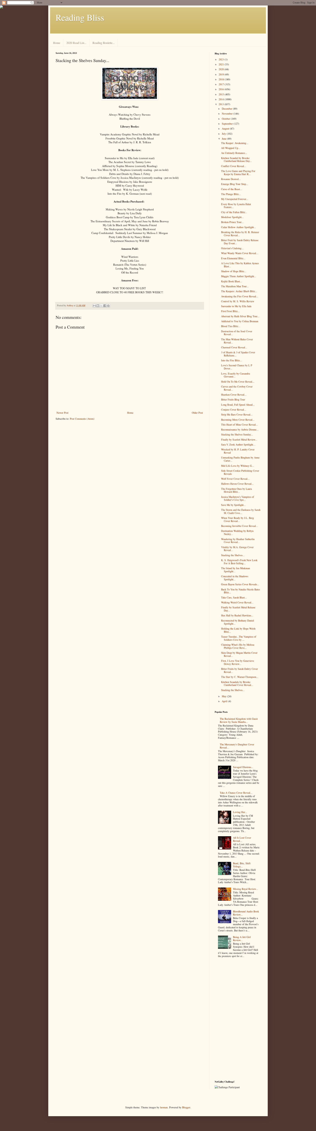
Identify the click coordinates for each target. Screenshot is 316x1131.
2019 (222, 74)
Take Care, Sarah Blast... (234, 597)
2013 (222, 104)
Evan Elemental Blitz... (233, 258)
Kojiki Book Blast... (231, 281)
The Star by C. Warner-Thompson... (239, 677)
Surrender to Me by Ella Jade (236, 306)
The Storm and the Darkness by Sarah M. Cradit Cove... (240, 511)
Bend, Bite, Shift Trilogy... (242, 865)
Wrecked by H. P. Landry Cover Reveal (238, 451)
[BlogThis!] (98, 306)
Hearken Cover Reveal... (234, 394)
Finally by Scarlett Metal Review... (239, 439)
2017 (222, 84)
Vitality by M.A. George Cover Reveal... (237, 548)
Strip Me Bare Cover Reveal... (237, 414)
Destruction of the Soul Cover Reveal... (236, 332)
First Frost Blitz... (230, 311)
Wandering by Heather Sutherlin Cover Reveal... (238, 540)
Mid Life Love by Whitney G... (237, 465)
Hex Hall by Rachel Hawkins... (237, 615)
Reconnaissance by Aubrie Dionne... (240, 429)
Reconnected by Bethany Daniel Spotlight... (237, 622)
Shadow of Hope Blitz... (233, 271)
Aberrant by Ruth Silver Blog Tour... (240, 316)
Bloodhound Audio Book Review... (246, 913)
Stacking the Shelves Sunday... (237, 434)
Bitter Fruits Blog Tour (233, 399)
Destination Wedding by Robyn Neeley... (237, 532)
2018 (222, 79)
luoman (164, 1107)
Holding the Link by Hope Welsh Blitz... (238, 630)
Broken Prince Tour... (232, 222)
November (227, 113)
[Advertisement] (237, 1020)
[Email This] (94, 306)
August (226, 128)
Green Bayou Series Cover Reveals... (240, 584)
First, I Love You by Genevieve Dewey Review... (237, 662)
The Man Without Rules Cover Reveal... (237, 341)
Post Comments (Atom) (82, 418)
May (224, 696)
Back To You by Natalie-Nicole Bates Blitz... (240, 591)
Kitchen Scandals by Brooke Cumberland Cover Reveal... (237, 683)
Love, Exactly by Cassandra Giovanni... (235, 375)
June (224, 138)
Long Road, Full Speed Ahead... (238, 404)
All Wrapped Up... (230, 148)
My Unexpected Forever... (234, 199)
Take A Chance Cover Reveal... (236, 792)
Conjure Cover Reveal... (233, 409)
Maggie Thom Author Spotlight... (238, 276)
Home (56, 43)
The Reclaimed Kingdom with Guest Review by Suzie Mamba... (239, 720)
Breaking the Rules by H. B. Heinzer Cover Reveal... (240, 233)
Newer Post (62, 412)
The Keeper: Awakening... (234, 143)
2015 (222, 94)
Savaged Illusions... (243, 767)
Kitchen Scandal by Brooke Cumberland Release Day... (236, 159)
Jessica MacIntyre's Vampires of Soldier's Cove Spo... (237, 498)
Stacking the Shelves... (233, 555)
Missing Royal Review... (245, 889)
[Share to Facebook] (105, 306)
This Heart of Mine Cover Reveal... (239, 424)
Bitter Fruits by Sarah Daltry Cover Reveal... (239, 670)
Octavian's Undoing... (232, 248)
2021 (222, 64)
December (227, 108)
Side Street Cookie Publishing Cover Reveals (240, 472)
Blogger (186, 1107)
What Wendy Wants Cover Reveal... (239, 253)
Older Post (197, 412)
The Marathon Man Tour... (235, 286)
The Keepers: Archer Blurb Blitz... (239, 291)
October (226, 118)
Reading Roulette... (104, 43)
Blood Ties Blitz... (230, 326)
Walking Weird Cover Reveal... (237, 602)
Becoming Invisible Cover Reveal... (239, 526)
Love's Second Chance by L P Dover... (236, 367)
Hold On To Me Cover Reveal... (237, 381)
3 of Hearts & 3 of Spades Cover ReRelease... (238, 354)
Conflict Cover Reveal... (233, 166)
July (224, 133)
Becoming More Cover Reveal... (238, 419)
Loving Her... (240, 812)
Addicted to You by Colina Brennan (239, 321)
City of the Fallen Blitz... (234, 212)
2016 (222, 89)
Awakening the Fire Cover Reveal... (239, 296)
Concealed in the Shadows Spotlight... (234, 577)
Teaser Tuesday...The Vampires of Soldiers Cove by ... (238, 638)
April (225, 701)
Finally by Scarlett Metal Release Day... (238, 609)
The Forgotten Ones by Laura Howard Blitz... (236, 490)
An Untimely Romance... (234, 153)
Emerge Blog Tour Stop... (234, 184)
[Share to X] (101, 306)
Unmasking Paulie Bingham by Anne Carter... (240, 459)
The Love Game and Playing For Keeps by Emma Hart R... (238, 172)
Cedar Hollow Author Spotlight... (238, 227)
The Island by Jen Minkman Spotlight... (235, 569)
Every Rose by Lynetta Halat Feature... (236, 205)
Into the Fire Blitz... (231, 360)
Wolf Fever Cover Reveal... (235, 478)
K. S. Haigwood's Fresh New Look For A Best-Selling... (239, 561)
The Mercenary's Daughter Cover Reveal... (237, 746)
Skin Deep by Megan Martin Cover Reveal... (239, 654)
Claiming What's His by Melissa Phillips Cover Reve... (237, 646)
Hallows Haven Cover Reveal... (237, 483)
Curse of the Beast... (231, 189)
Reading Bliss (80, 17)
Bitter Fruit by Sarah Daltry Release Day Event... (239, 241)
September (228, 123)
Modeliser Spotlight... (232, 217)
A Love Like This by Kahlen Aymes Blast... (240, 264)
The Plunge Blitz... (231, 194)
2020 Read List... (76, 43)
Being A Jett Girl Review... (242, 938)
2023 (222, 59)
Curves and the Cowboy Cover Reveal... (237, 388)
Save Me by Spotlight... (233, 505)
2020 (222, 69)
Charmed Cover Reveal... (234, 347)
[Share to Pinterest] (108, 306)
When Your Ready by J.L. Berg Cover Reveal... (237, 519)
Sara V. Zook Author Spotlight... (238, 444)
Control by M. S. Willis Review (237, 301)
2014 (222, 99)
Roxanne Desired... (231, 179)
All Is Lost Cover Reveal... (242, 839)
